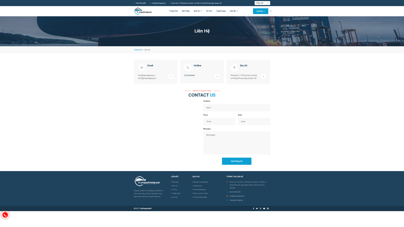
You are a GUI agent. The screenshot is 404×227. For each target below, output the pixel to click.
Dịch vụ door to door (200, 193)
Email (240, 115)
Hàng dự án (197, 186)
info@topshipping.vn (159, 3)
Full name (206, 101)
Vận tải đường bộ (199, 190)
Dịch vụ (197, 11)
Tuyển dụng (221, 11)
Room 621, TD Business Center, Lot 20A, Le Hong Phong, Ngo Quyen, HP (197, 3)
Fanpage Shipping (236, 200)
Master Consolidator (200, 182)
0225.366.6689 (141, 3)
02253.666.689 (235, 192)
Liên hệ (233, 11)
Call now (259, 11)
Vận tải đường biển (200, 197)
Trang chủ (173, 11)
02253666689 (189, 75)
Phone (205, 115)
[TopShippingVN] (143, 11)
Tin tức (209, 11)
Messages (207, 129)
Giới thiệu (186, 11)
